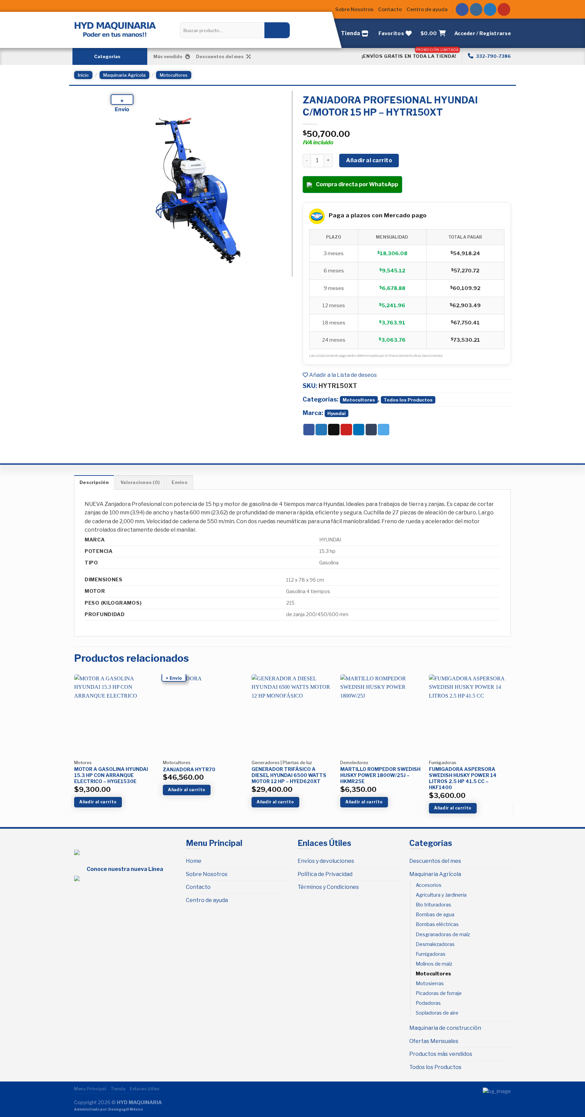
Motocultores (174, 75)
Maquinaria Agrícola (124, 75)
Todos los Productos (408, 400)
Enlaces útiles (144, 1088)
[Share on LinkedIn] (359, 429)
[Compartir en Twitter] (321, 429)
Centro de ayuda (427, 9)
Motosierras (430, 983)
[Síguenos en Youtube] (504, 9)
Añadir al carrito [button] (97, 801)
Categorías (107, 56)
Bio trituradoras (433, 905)
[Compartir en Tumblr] (371, 429)
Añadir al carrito (369, 160)
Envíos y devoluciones (326, 861)
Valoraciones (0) (140, 482)
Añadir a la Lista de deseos (342, 375)
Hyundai (336, 413)
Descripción (94, 482)
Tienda (118, 1088)
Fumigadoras (431, 954)
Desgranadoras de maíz (443, 934)
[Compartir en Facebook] (309, 429)
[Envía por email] (334, 429)
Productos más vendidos (440, 1054)
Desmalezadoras (435, 944)
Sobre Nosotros (354, 9)
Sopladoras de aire (437, 1013)
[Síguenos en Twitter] (490, 9)
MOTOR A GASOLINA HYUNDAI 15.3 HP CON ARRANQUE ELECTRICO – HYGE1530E (111, 775)
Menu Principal (90, 1088)
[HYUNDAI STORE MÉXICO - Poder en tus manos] (115, 29)
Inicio (83, 75)
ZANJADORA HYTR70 (189, 769)
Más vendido (167, 56)
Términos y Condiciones (328, 887)
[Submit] (276, 30)
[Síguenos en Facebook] (462, 9)
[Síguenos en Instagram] (476, 9)
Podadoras (428, 1003)
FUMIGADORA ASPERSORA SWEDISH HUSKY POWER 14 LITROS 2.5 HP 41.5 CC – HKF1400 (463, 778)
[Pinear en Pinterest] (346, 429)
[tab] (94, 482)
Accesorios (428, 885)
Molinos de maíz (434, 964)
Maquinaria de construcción (445, 1028)
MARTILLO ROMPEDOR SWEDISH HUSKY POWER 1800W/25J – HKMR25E (380, 775)
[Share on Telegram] (383, 429)
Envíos (180, 482)
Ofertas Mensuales (433, 1041)
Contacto (390, 9)
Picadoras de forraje (439, 993)
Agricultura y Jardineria (441, 895)
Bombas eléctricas (437, 924)
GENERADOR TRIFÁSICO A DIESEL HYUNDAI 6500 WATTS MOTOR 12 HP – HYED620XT (289, 775)
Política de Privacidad (325, 874)
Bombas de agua (435, 915)
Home (193, 861)
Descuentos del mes (220, 56)
